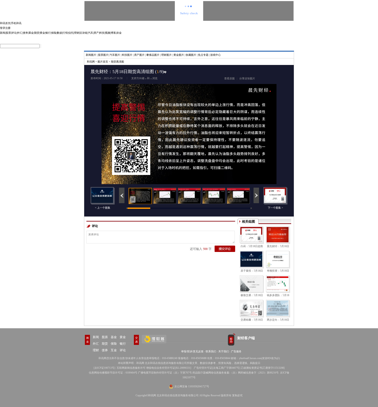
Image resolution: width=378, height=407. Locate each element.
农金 (119, 32)
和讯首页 (5, 23)
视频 (107, 32)
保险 (53, 32)
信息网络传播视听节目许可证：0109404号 (113, 372)
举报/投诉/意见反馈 (192, 351)
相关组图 (248, 221)
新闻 (2, 32)
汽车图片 (115, 54)
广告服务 (236, 351)
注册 (7, 28)
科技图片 (127, 54)
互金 (114, 350)
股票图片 (103, 54)
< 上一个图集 (102, 207)
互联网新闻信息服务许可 (131, 367)
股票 (8, 32)
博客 (113, 32)
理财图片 (166, 54)
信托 (71, 32)
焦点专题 (203, 54)
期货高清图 (117, 61)
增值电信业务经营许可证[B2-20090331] (168, 367)
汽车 (90, 32)
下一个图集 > (275, 207)
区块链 (84, 32)
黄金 (42, 32)
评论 (14, 32)
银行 (48, 32)
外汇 (19, 32)
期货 (36, 32)
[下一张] (238, 124)
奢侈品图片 (152, 54)
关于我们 (223, 351)
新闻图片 (91, 54)
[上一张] (140, 124)
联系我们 (211, 351)
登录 (2, 28)
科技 (102, 32)
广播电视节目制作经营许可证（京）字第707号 (165, 372)
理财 (76, 32)
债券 (25, 32)
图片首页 (103, 61)
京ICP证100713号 (104, 367)
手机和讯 (16, 23)
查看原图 (229, 78)
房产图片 (139, 54)
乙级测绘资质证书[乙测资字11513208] (263, 367)
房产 (96, 32)
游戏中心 (215, 54)
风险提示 (255, 363)
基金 (31, 32)
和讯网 (91, 61)
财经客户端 (246, 338)
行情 (65, 32)
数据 (59, 32)
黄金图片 (178, 54)
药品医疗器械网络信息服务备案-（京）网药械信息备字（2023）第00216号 (235, 372)
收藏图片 (191, 54)
